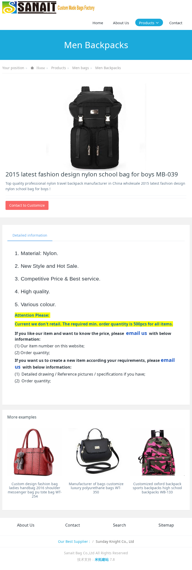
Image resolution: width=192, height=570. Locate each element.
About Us (25, 525)
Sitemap (166, 525)
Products (58, 67)
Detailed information (29, 235)
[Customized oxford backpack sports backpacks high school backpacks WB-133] (157, 452)
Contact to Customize (27, 205)
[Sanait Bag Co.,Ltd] (48, 7)
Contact (72, 525)
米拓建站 (102, 559)
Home (97, 22)
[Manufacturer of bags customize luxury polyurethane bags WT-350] (95, 452)
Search (119, 525)
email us (136, 333)
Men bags (80, 67)
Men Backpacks (108, 67)
